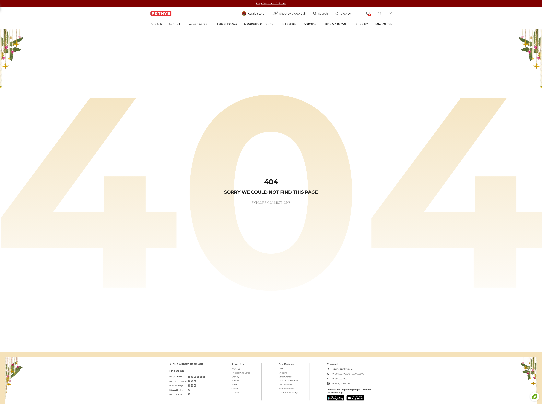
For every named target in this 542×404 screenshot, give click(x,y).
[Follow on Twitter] (198, 377)
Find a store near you (187, 364)
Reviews (235, 392)
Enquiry (235, 376)
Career (234, 388)
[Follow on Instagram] (192, 377)
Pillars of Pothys (225, 23)
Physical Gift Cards (240, 373)
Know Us (235, 369)
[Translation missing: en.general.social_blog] (204, 377)
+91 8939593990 (339, 374)
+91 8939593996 (356, 374)
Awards (235, 380)
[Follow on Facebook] (189, 377)
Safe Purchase (285, 376)
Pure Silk (156, 23)
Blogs (234, 384)
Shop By (362, 23)
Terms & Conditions (288, 380)
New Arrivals (383, 23)
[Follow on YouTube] (195, 377)
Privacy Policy (285, 384)
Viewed (346, 13)
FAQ (280, 369)
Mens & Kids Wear (336, 23)
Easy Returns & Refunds (271, 3)
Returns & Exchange (288, 392)
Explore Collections (271, 203)
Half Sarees (288, 23)
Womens (309, 23)
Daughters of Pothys (258, 23)
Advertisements (286, 388)
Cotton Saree (198, 23)
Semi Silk (175, 23)
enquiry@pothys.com (342, 369)
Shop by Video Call (341, 383)
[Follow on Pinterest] (201, 377)
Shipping (282, 373)
